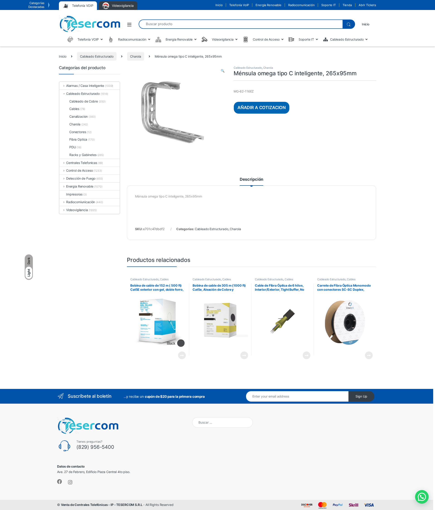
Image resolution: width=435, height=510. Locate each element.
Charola (135, 56)
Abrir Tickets (367, 5)
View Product (180, 355)
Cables (164, 279)
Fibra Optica (78, 139)
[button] (223, 70)
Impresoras (74, 194)
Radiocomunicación (301, 5)
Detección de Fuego (80, 178)
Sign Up (361, 396)
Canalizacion (78, 116)
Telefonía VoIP (239, 5)
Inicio (218, 5)
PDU (72, 147)
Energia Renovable (268, 5)
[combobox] (241, 24)
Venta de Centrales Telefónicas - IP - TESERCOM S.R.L (102, 505)
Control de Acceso (79, 170)
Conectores (77, 132)
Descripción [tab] (251, 179)
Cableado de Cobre (83, 101)
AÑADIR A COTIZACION (261, 107)
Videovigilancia (77, 210)
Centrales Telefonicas (81, 163)
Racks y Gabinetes (83, 155)
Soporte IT (328, 5)
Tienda (347, 5)
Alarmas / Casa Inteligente (85, 86)
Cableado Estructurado (97, 56)
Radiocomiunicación (80, 202)
